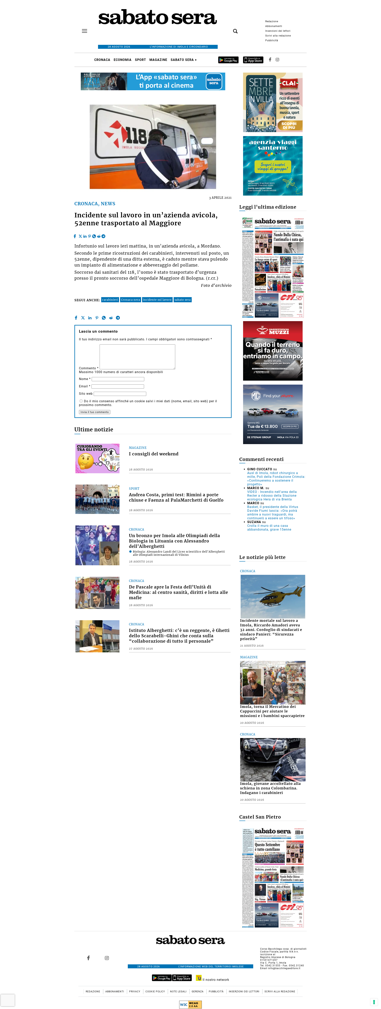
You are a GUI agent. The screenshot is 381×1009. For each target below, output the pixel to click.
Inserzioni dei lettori (278, 31)
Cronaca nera (130, 299)
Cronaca (102, 60)
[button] (229, 29)
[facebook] (75, 235)
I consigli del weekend (154, 454)
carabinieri (110, 299)
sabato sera (183, 299)
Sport (140, 60)
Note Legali (178, 991)
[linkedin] (85, 235)
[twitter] (80, 235)
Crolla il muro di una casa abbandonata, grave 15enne (269, 527)
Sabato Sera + (184, 60)
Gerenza (198, 991)
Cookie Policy (155, 991)
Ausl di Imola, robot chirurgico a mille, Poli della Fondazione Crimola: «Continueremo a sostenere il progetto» (276, 478)
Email (84, 386)
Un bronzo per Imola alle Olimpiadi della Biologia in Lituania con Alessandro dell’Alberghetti (174, 541)
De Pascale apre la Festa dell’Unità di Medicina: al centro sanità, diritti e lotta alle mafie (178, 592)
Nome (85, 379)
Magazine (158, 60)
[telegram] (103, 235)
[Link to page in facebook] (88, 958)
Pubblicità (271, 40)
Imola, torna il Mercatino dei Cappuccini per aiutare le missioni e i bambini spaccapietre (272, 711)
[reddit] (99, 235)
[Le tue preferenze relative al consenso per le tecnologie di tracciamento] (374, 1002)
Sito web (86, 394)
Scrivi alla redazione (278, 35)
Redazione (271, 21)
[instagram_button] (277, 59)
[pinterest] (89, 235)
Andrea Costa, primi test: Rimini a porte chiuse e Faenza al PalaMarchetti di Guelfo (176, 497)
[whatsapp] (94, 235)
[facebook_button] (270, 59)
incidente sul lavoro (157, 299)
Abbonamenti (273, 26)
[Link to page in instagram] (107, 958)
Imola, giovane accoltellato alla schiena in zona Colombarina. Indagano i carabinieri (270, 788)
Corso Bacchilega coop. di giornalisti (283, 949)
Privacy (135, 991)
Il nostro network (215, 980)
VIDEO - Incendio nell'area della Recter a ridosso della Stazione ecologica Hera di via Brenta (272, 495)
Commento (89, 368)
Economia (123, 60)
